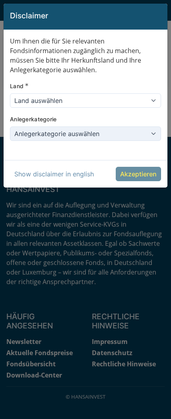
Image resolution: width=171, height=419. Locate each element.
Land (19, 85)
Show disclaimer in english (54, 174)
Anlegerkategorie (33, 119)
